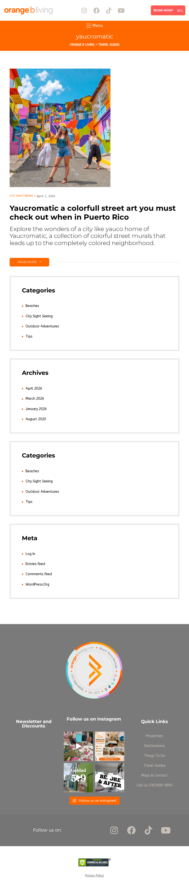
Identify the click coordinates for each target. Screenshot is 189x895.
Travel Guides (154, 765)
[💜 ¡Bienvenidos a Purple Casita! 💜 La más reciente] (78, 777)
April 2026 (34, 388)
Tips (29, 336)
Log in (30, 554)
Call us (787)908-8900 (155, 785)
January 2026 (36, 409)
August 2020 (36, 419)
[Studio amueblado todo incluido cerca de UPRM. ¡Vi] (109, 746)
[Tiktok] (109, 10)
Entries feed (35, 564)
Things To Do (154, 756)
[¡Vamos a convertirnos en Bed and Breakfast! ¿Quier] (78, 746)
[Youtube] (121, 10)
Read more (33, 261)
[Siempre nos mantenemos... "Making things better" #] (109, 777)
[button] (168, 10)
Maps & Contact (154, 775)
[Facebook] (96, 10)
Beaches (32, 306)
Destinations (154, 746)
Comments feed (39, 574)
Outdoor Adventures (42, 326)
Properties (154, 736)
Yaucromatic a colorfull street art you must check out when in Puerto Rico (93, 213)
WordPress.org (37, 584)
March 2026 (35, 399)
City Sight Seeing (21, 195)
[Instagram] (84, 10)
